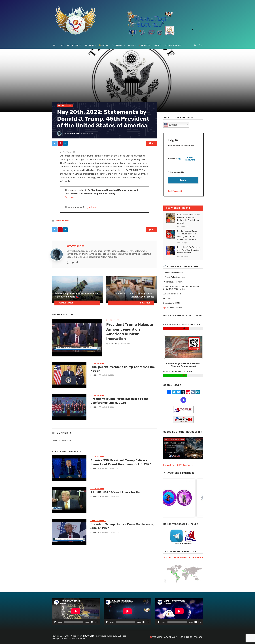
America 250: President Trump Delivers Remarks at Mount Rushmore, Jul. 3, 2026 (120, 462)
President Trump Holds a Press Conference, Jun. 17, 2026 (122, 526)
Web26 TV (113, 344)
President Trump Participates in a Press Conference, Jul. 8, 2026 (119, 400)
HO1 (62, 45)
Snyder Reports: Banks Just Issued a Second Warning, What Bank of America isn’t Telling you (187, 235)
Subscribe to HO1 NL (171, 303)
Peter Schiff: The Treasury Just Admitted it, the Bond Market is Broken (189, 250)
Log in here (90, 207)
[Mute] (92, 622)
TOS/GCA (198, 637)
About (157, 45)
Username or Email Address (181, 145)
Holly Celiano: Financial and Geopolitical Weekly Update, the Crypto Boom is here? (188, 219)
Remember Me (177, 172)
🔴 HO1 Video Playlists (172, 308)
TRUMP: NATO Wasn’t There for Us (115, 492)
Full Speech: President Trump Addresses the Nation (122, 368)
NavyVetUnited (72, 133)
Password (173, 159)
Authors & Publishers (172, 294)
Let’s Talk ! (167, 298)
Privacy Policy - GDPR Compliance (178, 465)
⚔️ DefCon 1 (117, 45)
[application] (76, 611)
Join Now (70, 197)
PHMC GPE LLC (88, 636)
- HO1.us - (66, 636)
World (131, 45)
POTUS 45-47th (65, 106)
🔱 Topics (103, 45)
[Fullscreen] (96, 622)
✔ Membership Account (173, 272)
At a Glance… (171, 637)
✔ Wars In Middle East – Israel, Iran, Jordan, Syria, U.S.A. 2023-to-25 (181, 287)
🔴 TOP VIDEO (156, 637)
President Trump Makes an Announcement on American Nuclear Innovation (130, 331)
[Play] (55, 622)
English (173, 124)
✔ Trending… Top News (173, 282)
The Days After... (98, 520)
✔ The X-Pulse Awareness (174, 277)
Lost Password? (175, 191)
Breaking (89, 45)
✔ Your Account (173, 45)
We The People (74, 45)
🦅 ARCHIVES (144, 45)
